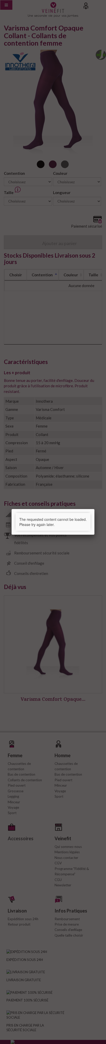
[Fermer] (94, 509)
